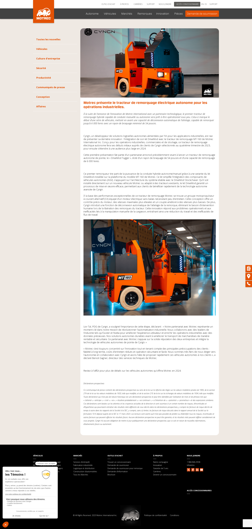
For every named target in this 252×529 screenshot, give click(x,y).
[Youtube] (201, 469)
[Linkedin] (197, 469)
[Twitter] (188, 469)
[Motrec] (43, 11)
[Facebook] (193, 469)
